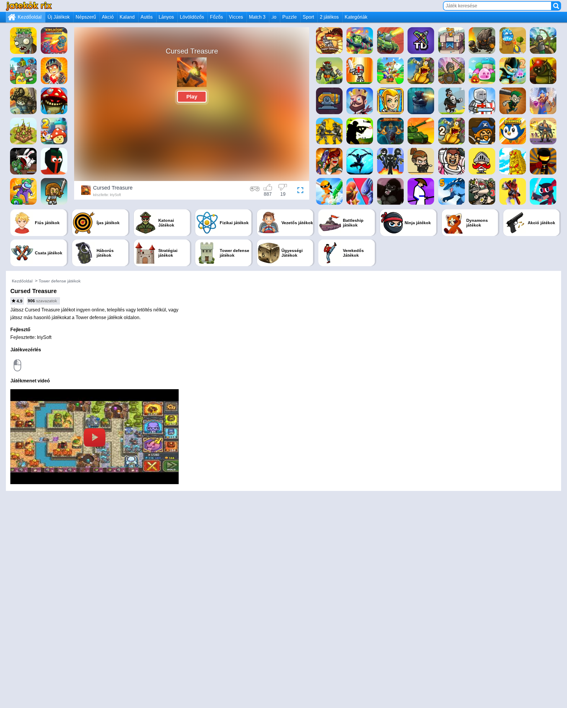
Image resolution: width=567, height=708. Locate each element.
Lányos (166, 17)
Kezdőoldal (30, 17)
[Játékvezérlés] (255, 191)
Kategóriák (356, 17)
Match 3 (257, 17)
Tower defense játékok (60, 281)
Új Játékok (59, 17)
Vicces (236, 17)
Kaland (127, 17)
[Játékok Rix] (29, 6)
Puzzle (289, 17)
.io (273, 17)
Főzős (216, 17)
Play (191, 97)
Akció (108, 17)
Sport (308, 17)
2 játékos (329, 17)
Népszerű (86, 17)
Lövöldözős (192, 17)
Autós (147, 17)
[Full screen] (299, 191)
